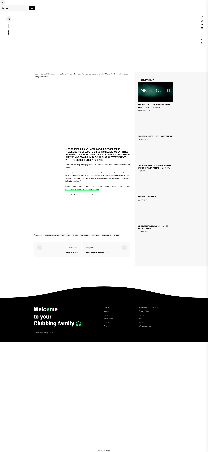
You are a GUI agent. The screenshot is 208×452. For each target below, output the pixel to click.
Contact (142, 322)
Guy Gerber (85, 235)
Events (129, 7)
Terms (141, 315)
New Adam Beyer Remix (147, 197)
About (141, 318)
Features (119, 7)
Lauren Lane (106, 235)
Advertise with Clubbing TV (148, 307)
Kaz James (95, 235)
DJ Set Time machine (75, 7)
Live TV (90, 7)
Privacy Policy (144, 311)
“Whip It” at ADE (72, 253)
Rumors (116, 235)
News (109, 7)
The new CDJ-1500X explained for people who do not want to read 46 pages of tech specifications (154, 168)
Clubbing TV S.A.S (48, 333)
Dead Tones (66, 235)
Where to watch (145, 326)
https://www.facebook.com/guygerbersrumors (82, 189)
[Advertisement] (82, 214)
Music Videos (109, 318)
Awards (106, 326)
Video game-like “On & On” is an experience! (155, 136)
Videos (100, 7)
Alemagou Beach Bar (52, 235)
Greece (75, 235)
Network (139, 7)
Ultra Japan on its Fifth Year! (97, 253)
